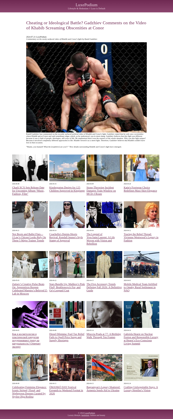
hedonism (85, 415)
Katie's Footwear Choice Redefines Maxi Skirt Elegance (140, 189)
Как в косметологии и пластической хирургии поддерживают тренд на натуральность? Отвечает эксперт (26, 340)
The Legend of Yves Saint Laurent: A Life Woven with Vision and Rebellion (100, 239)
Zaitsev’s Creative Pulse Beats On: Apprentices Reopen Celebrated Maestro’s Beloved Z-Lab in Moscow (30, 289)
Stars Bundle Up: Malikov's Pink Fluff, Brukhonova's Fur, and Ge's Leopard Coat (67, 287)
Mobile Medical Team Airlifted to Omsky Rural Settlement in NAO (140, 287)
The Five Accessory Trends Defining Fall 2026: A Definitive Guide (104, 287)
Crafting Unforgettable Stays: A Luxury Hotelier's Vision (141, 389)
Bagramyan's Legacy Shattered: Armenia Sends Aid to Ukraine (103, 389)
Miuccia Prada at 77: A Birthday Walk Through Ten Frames (103, 336)
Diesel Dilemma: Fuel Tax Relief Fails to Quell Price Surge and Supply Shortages (66, 337)
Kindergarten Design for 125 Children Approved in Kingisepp (67, 189)
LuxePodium (87, 5)
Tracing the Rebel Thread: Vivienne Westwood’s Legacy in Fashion (141, 237)
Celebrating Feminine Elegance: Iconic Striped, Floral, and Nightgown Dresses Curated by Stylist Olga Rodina (29, 392)
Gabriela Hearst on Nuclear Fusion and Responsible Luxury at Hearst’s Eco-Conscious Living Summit (141, 339)
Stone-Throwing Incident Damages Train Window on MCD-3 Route (101, 190)
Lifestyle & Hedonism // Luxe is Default (86, 8)
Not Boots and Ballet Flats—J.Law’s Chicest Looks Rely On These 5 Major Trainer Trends (29, 237)
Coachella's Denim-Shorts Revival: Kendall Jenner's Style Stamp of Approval (66, 237)
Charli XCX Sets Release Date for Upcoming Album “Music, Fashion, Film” (28, 190)
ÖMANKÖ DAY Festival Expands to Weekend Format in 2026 (66, 390)
